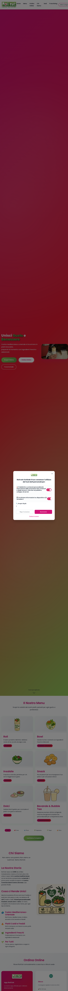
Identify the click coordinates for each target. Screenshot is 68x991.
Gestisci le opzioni (34, 516)
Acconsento (43, 512)
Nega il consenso (25, 512)
